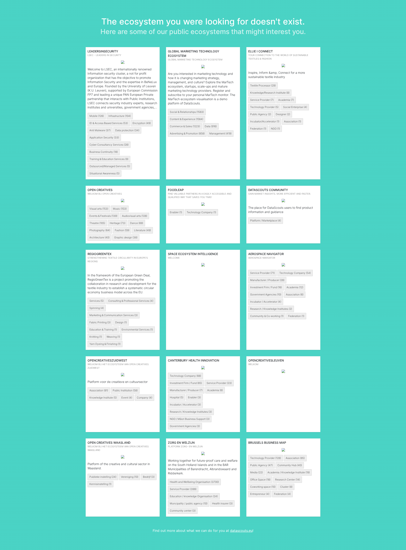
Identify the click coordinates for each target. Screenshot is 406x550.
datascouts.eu (241, 530)
